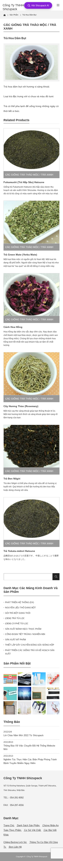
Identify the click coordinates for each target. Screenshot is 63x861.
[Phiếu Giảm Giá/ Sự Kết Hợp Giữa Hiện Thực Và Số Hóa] (10, 693)
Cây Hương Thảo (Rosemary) (21, 406)
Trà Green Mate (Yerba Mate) (20, 254)
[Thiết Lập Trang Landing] (53, 679)
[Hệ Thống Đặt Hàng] (10, 707)
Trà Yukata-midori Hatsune (19, 551)
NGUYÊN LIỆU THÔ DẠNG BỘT (20, 607)
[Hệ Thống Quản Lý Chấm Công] (24, 693)
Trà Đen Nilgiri (12, 478)
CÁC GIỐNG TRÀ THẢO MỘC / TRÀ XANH (29, 174)
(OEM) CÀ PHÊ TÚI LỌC (16, 623)
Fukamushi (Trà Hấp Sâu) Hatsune (24, 182)
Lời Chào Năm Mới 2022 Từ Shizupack (24, 735)
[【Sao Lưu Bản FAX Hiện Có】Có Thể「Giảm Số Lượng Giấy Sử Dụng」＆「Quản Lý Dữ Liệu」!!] (24, 679)
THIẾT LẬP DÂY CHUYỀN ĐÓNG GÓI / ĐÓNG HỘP (29, 645)
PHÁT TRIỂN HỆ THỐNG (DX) (19, 602)
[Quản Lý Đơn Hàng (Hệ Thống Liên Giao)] (39, 693)
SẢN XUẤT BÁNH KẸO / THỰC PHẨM (23, 629)
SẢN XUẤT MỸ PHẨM (15, 639)
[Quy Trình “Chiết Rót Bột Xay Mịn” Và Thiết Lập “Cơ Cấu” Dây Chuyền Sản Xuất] (24, 707)
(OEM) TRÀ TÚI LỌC (15, 618)
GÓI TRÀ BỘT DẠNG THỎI (17, 613)
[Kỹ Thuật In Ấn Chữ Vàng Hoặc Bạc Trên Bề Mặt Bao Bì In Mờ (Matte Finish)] (53, 693)
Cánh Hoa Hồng (13, 327)
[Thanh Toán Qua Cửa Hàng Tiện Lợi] (10, 679)
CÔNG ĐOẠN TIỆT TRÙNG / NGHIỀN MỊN (25, 634)
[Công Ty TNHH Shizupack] (15, 7)
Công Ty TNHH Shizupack (36, 857)
